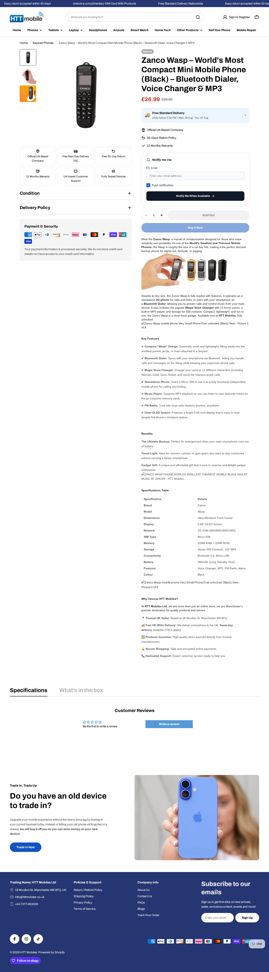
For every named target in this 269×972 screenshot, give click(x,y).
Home (24, 42)
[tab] (28, 691)
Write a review (169, 724)
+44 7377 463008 (26, 904)
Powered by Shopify (51, 952)
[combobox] (134, 17)
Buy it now (195, 227)
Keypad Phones (43, 42)
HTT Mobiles (28, 952)
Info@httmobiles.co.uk (30, 897)
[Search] (198, 17)
